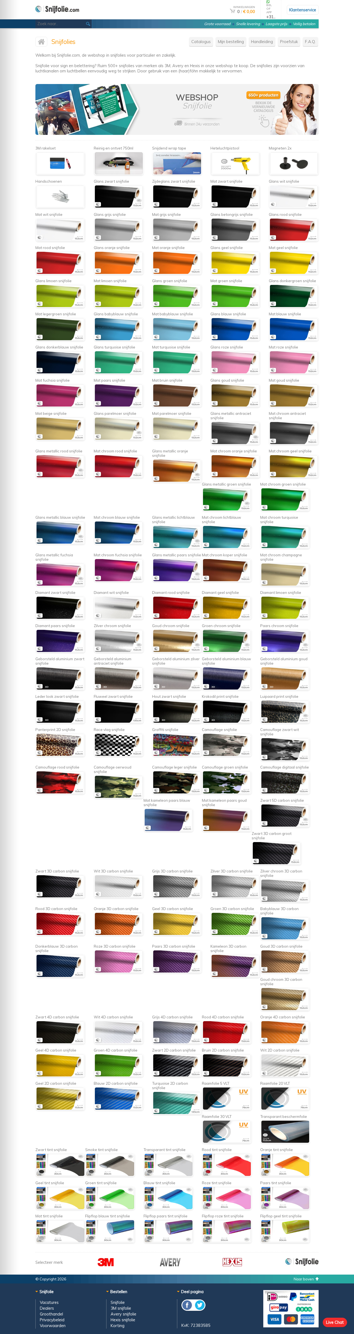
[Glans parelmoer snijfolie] (118, 438)
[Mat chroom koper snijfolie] (226, 580)
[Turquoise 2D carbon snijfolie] (177, 1113)
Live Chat (335, 1322)
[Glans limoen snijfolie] (60, 306)
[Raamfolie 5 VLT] (226, 1108)
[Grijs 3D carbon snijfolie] (177, 896)
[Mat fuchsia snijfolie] (60, 405)
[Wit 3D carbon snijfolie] (118, 896)
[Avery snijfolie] (170, 1264)
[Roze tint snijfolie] (226, 1208)
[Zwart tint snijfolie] (60, 1175)
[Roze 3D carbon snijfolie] (118, 971)
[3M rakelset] (60, 173)
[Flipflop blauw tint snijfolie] (110, 1241)
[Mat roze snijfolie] (293, 372)
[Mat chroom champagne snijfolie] (285, 584)
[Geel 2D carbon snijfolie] (60, 1108)
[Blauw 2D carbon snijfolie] (118, 1108)
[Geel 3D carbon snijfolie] (177, 934)
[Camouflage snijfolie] (226, 755)
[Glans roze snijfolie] (235, 372)
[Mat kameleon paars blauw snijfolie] (168, 830)
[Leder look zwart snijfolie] (60, 721)
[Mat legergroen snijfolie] (60, 339)
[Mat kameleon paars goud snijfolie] (226, 830)
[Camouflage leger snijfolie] (177, 792)
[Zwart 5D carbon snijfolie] (285, 825)
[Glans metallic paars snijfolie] (177, 580)
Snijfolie (118, 1302)
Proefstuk (289, 41)
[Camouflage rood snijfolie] (60, 792)
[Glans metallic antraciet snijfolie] (235, 443)
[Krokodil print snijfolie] (226, 721)
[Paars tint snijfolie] (285, 1208)
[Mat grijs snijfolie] (177, 239)
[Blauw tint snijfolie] (168, 1208)
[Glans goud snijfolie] (235, 405)
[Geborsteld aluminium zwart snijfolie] (60, 688)
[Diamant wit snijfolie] (118, 617)
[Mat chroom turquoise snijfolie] (285, 547)
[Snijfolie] (302, 1264)
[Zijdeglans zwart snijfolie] (177, 206)
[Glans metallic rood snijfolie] (60, 476)
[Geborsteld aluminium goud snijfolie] (285, 688)
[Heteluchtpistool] (235, 173)
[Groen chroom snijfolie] (226, 651)
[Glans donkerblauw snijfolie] (60, 372)
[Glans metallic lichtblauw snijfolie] (177, 547)
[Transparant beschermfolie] (285, 1141)
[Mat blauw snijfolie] (293, 339)
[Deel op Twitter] (199, 1309)
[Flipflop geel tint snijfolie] (285, 1241)
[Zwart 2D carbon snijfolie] (177, 1075)
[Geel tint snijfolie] (60, 1208)
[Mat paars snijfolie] (118, 405)
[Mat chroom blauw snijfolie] (118, 542)
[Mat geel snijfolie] (293, 273)
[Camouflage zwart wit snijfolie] (285, 759)
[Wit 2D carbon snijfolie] (285, 1075)
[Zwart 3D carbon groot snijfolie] (276, 863)
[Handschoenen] (60, 206)
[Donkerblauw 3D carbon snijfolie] (60, 976)
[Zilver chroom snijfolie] (118, 651)
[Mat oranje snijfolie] (177, 273)
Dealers (47, 1308)
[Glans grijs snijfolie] (118, 239)
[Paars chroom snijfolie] (285, 651)
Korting (117, 1325)
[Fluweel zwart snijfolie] (118, 721)
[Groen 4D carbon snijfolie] (118, 1075)
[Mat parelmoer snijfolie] (177, 438)
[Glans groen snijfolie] (177, 306)
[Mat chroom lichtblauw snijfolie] (226, 547)
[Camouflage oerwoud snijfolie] (118, 797)
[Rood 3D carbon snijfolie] (60, 934)
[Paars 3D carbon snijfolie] (177, 971)
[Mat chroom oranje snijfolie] (235, 476)
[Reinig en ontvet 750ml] (118, 173)
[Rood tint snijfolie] (226, 1175)
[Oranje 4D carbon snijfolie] (285, 1042)
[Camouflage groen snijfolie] (226, 792)
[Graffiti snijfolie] (177, 755)
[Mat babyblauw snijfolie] (177, 339)
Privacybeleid (52, 1319)
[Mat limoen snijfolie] (118, 306)
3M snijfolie (121, 1308)
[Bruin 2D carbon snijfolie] (226, 1075)
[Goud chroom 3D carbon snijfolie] (285, 1009)
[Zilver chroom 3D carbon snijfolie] (285, 900)
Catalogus (201, 41)
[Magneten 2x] (293, 173)
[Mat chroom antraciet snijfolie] (293, 443)
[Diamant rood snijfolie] (177, 617)
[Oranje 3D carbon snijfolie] (118, 934)
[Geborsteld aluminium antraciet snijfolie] (118, 688)
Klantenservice (302, 9)
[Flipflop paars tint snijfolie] (168, 1241)
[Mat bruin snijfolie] (177, 405)
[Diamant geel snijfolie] (226, 617)
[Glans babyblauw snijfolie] (118, 339)
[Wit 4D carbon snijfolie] (118, 1042)
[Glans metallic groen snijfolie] (226, 509)
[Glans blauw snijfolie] (235, 339)
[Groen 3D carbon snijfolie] (235, 934)
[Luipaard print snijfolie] (285, 721)
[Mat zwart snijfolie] (235, 206)
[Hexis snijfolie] (232, 1264)
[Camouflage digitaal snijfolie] (285, 792)
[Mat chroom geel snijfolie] (293, 476)
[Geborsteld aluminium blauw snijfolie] (226, 688)
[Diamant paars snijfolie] (60, 651)
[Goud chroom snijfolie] (177, 651)
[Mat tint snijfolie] (60, 1241)
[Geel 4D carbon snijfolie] (60, 1075)
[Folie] (281, 133)
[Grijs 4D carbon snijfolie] (177, 1042)
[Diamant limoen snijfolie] (285, 617)
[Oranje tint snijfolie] (285, 1175)
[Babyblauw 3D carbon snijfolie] (285, 938)
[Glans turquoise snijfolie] (118, 372)
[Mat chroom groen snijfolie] (285, 509)
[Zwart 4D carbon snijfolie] (60, 1042)
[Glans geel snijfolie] (235, 273)
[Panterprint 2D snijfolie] (60, 755)
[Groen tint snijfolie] (110, 1208)
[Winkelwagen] (232, 11)
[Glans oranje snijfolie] (118, 273)
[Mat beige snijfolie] (60, 438)
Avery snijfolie (123, 1314)
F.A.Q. (310, 41)
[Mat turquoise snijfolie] (177, 372)
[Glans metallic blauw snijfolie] (60, 542)
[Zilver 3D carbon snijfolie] (235, 896)
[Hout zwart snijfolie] (177, 721)
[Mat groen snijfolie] (235, 306)
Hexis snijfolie (123, 1319)
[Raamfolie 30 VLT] (226, 1141)
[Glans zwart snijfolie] (118, 206)
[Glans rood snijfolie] (293, 239)
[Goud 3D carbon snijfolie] (285, 971)
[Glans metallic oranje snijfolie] (177, 480)
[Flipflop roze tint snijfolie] (226, 1241)
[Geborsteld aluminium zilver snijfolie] (177, 688)
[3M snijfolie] (106, 1264)
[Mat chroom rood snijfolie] (118, 476)
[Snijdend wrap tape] (177, 173)
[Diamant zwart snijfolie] (60, 617)
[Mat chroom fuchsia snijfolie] (118, 580)
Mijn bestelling (231, 41)
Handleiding (262, 41)
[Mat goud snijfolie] (293, 405)
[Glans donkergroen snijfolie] (293, 306)
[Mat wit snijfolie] (60, 239)
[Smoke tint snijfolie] (110, 1175)
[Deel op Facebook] (187, 1309)
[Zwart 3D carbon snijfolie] (60, 896)
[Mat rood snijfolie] (60, 273)
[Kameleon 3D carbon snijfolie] (235, 976)
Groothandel (51, 1314)
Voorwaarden (53, 1325)
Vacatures (49, 1302)
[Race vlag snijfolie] (118, 755)
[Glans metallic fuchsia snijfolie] (60, 584)
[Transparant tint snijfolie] (168, 1175)
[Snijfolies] (57, 17)
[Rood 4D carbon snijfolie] (226, 1042)
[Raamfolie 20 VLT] (285, 1108)
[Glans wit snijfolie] (293, 206)
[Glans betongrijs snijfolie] (235, 239)
